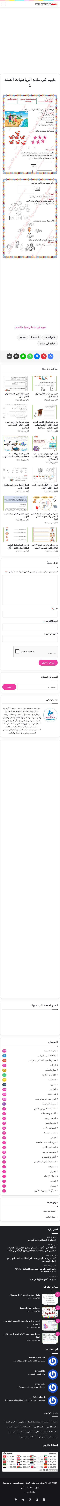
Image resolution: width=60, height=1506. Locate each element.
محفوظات (52, 1437)
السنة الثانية (13, 1427)
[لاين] (23, 356)
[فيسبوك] (50, 356)
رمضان (53, 1186)
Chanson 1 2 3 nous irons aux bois (25, 1295)
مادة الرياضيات (47, 343)
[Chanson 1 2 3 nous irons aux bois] (50, 1299)
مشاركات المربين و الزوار (45, 1109)
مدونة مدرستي (49, 1211)
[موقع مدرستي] (46, 3)
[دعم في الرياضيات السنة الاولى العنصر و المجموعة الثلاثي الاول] (44, 503)
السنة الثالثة (26, 1427)
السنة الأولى (51, 1427)
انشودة (28, 1432)
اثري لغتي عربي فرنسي (45, 1099)
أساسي (53, 1089)
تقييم (22, 337)
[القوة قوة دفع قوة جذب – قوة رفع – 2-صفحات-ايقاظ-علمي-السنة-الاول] (44, 443)
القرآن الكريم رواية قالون (45, 1191)
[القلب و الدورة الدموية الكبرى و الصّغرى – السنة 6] (50, 1325)
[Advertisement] (30, 40)
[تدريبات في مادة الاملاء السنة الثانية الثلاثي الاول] (50, 1338)
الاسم (55, 609)
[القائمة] (3, 5)
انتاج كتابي (39, 1432)
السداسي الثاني (49, 1147)
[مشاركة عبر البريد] (16, 356)
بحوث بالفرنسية (49, 1104)
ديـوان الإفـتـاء (50, 1176)
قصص (53, 1137)
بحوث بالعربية (50, 1051)
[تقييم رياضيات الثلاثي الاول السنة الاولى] (44, 383)
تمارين (53, 1084)
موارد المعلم (50, 1070)
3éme (54, 1422)
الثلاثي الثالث (10, 1422)
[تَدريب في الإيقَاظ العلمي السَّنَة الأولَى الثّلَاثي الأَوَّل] (15, 534)
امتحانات (52, 1080)
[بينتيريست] (44, 356)
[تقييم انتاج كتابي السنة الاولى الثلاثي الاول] (15, 383)
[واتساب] (30, 356)
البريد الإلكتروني (51, 621)
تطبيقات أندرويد (49, 1152)
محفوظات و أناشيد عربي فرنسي (42, 1060)
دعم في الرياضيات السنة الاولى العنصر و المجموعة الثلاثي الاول (44, 516)
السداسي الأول (49, 1128)
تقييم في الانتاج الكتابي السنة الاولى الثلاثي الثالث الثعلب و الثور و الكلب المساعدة (45, 425)
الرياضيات (49, 337)
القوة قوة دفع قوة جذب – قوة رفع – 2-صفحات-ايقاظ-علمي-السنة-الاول (45, 456)
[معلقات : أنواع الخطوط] (50, 1312)
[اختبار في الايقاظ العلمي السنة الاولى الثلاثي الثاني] (44, 474)
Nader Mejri (40, 1384)
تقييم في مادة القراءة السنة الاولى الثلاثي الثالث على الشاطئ (17, 425)
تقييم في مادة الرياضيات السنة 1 (30, 327)
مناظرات (52, 1166)
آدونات (53, 1065)
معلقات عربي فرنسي (46, 1055)
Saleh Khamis (39, 1397)
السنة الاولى (38, 1427)
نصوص (53, 1171)
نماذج (23, 1437)
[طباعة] (9, 356)
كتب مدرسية (50, 1118)
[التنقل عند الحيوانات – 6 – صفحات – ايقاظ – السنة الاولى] (15, 443)
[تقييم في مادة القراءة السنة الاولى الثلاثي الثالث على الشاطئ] (15, 412)
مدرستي (42, 1437)
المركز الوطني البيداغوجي (45, 1162)
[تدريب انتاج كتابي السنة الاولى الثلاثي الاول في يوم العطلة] (44, 534)
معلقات (32, 1437)
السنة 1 (34, 337)
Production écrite (34, 1422)
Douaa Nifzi (40, 1371)
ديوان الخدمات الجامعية (46, 1142)
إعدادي (53, 1181)
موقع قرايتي (50, 1217)
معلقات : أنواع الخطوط (30, 1308)
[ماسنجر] (37, 356)
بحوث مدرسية (50, 1133)
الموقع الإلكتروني (51, 633)
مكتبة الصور (51, 1123)
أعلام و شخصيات (49, 1157)
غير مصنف (51, 1094)
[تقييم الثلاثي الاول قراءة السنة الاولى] (15, 503)
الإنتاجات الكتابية (49, 1075)
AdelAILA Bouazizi (37, 1358)
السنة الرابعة (51, 1432)
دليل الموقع (30, 1492)
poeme (46, 1422)
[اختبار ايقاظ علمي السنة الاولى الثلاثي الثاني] (15, 474)
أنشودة (21, 1422)
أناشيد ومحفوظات (48, 1113)
